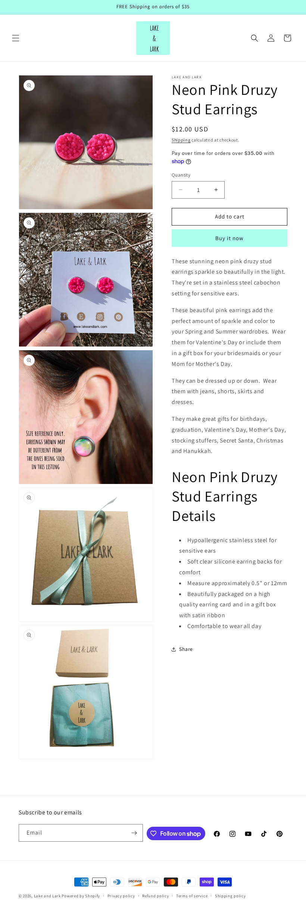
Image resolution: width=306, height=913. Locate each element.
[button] (15, 38)
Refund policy (155, 895)
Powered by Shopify (81, 895)
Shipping (181, 140)
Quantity (181, 175)
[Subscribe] (134, 833)
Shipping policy (230, 895)
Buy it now (229, 238)
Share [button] (186, 649)
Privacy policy (121, 895)
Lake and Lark (47, 895)
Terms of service (191, 895)
